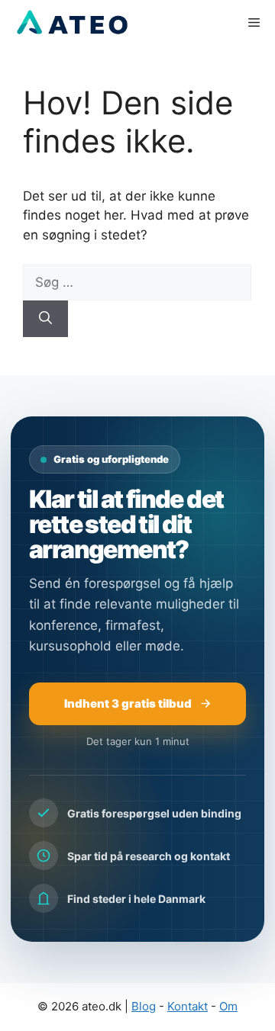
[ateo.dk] (71, 23)
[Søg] (45, 318)
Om (228, 1006)
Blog (143, 1006)
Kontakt (187, 1006)
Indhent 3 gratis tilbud (128, 703)
